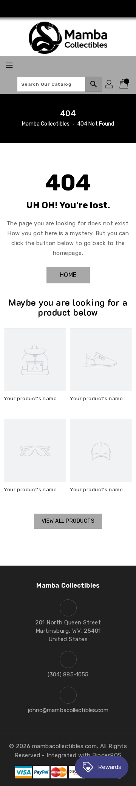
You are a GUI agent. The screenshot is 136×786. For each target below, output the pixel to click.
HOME (68, 274)
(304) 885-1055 (68, 674)
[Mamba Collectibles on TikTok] (82, 8)
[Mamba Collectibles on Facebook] (53, 8)
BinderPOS (107, 755)
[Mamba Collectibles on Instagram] (68, 8)
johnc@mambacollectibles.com (68, 710)
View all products (68, 521)
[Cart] (124, 84)
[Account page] (109, 84)
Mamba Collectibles (46, 124)
